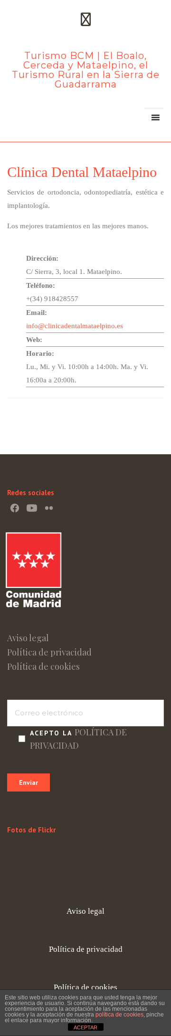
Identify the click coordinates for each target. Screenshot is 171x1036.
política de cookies (119, 1014)
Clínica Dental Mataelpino (82, 172)
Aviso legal (28, 638)
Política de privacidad (49, 652)
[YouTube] (32, 508)
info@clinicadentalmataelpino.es (74, 326)
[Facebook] (15, 508)
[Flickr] (49, 508)
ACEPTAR (85, 1027)
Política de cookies (43, 666)
